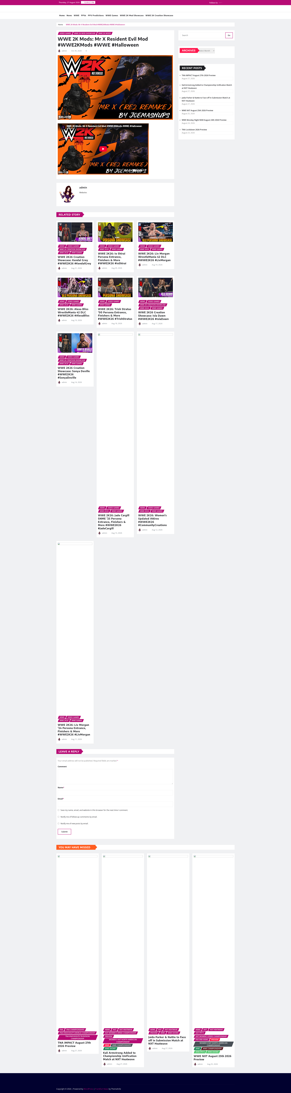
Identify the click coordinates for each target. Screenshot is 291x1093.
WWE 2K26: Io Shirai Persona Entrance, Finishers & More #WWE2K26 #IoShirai (112, 258)
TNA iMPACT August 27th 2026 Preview (199, 75)
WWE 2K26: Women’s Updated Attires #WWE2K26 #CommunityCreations (152, 520)
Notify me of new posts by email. (74, 823)
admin (64, 51)
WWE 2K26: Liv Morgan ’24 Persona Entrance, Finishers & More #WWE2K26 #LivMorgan (74, 729)
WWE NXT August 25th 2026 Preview (197, 110)
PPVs (83, 15)
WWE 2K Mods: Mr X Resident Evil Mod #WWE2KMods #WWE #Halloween (95, 24)
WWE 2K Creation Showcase (159, 15)
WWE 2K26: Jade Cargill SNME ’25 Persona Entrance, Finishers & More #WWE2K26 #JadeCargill (113, 522)
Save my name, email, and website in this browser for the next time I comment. (94, 810)
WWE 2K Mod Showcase (132, 15)
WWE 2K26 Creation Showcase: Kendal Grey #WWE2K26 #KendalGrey (74, 260)
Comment (62, 766)
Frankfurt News (101, 1089)
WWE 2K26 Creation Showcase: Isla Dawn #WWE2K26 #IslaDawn (153, 315)
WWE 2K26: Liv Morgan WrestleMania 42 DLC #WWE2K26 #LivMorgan (154, 257)
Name (61, 787)
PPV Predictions (96, 15)
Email (61, 799)
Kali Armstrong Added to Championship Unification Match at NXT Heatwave (120, 1056)
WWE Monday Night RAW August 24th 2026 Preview (204, 120)
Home (62, 15)
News (69, 15)
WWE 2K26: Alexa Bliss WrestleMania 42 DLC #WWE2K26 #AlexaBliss (73, 312)
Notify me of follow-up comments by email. (79, 817)
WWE (76, 15)
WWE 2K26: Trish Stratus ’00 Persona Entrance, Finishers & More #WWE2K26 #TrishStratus (115, 313)
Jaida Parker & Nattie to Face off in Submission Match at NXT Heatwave (167, 1040)
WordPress (88, 1089)
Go (229, 35)
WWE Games (112, 15)
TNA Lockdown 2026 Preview (194, 129)
